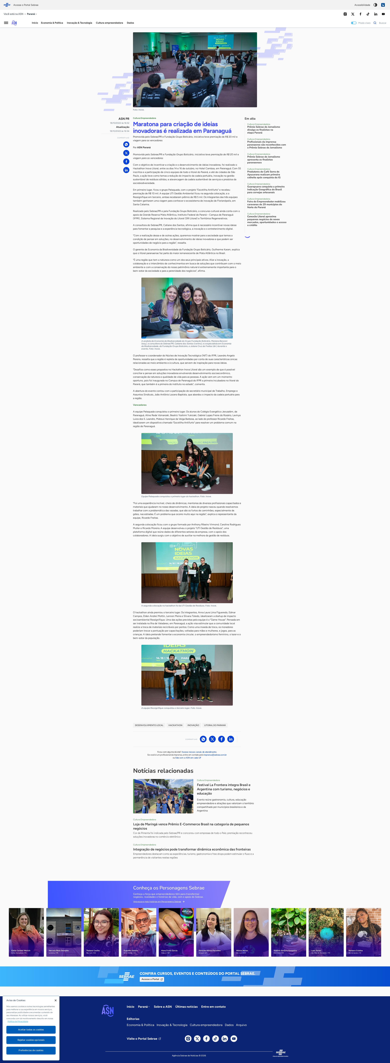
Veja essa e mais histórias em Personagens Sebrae (157, 901)
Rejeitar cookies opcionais (31, 1040)
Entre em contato (213, 1006)
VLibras (383, 5)
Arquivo (241, 1025)
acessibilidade (362, 5)
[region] (31, 1028)
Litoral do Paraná (215, 725)
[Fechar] (55, 1000)
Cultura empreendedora (206, 1025)
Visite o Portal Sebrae (142, 1038)
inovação (193, 725)
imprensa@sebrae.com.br (215, 754)
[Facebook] (360, 14)
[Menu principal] (6, 22)
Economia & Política (140, 1025)
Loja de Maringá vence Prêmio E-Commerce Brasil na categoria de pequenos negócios (191, 826)
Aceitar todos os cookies (31, 1029)
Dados (229, 1025)
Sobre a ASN (163, 1006)
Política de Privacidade (18, 1021)
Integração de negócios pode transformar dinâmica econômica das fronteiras (192, 849)
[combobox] (32, 14)
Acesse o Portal (150, 979)
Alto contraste (375, 5)
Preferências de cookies (31, 1050)
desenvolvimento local (149, 725)
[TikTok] (368, 14)
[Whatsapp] (126, 144)
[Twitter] (353, 14)
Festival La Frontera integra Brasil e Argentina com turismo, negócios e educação (223, 789)
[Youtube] (383, 14)
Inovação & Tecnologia (172, 1025)
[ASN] (107, 1011)
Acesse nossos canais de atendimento (199, 752)
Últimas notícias (186, 1006)
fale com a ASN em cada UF (188, 757)
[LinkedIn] (376, 14)
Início (35, 22)
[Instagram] (345, 14)
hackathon (175, 725)
